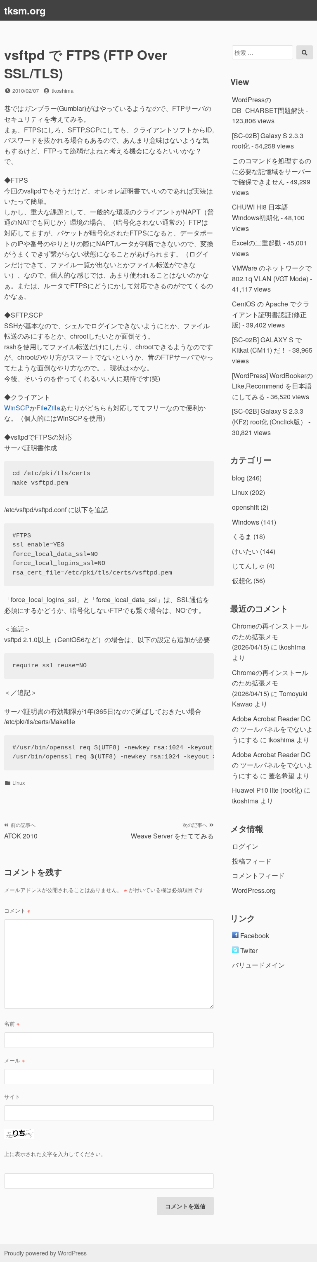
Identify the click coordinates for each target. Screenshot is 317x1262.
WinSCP (17, 407)
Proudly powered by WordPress (45, 1253)
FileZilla (48, 407)
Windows (245, 522)
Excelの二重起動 (257, 242)
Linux (18, 782)
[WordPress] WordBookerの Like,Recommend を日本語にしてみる (272, 386)
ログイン (245, 846)
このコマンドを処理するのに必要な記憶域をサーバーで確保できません (271, 171)
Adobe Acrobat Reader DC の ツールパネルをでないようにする (272, 729)
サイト (12, 1096)
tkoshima (62, 90)
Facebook (254, 935)
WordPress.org (254, 890)
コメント (17, 910)
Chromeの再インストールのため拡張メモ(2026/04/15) (270, 636)
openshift (245, 507)
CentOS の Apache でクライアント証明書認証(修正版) (271, 314)
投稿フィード (252, 861)
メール (14, 1060)
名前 (12, 1023)
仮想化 (242, 580)
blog (238, 478)
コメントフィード (258, 875)
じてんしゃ (248, 565)
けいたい (245, 551)
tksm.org (25, 10)
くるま (242, 536)
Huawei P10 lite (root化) (267, 790)
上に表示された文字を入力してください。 (55, 1154)
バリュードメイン (258, 965)
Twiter (248, 950)
